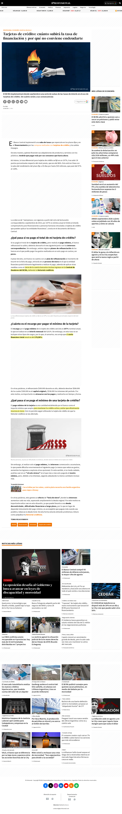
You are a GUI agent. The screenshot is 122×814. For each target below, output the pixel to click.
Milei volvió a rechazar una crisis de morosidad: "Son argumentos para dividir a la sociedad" (46, 755)
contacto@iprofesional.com (61, 808)
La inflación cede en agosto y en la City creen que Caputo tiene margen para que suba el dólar (105, 721)
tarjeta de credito (45, 525)
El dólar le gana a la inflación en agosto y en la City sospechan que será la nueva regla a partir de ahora (105, 256)
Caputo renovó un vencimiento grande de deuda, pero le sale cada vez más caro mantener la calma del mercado (75, 641)
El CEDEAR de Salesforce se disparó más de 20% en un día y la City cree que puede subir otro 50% (106, 607)
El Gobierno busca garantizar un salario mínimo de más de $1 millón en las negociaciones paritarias (76, 622)
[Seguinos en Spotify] (76, 785)
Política (50, 7)
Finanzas (58, 7)
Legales (75, 7)
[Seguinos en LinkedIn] (61, 785)
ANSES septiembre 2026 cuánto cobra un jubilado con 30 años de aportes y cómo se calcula (106, 221)
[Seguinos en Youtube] (66, 785)
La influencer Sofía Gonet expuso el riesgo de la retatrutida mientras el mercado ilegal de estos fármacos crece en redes (76, 756)
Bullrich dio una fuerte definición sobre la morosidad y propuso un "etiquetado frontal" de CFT (75, 704)
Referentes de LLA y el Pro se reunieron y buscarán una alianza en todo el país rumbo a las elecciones (76, 588)
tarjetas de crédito (61, 145)
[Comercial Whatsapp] (74, 799)
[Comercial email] (69, 799)
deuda (14, 525)
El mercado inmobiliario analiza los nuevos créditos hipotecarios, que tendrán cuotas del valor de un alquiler (16, 688)
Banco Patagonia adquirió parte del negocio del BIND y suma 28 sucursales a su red (46, 605)
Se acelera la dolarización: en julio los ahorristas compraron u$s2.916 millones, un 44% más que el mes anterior (105, 154)
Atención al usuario (50, 795)
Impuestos (67, 7)
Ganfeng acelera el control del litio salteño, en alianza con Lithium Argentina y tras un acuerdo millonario (45, 688)
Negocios (83, 7)
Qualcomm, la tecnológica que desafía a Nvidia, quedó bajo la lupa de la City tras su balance (16, 605)
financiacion (23, 525)
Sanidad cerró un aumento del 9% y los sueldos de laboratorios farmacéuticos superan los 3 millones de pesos (106, 188)
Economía (42, 7)
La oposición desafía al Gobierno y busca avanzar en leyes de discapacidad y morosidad (27, 589)
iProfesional (7, 30)
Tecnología (92, 7)
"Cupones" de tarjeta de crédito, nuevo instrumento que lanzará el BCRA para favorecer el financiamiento (75, 607)
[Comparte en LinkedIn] (17, 101)
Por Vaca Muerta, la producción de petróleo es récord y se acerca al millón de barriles (46, 721)
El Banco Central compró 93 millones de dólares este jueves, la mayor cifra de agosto (75, 572)
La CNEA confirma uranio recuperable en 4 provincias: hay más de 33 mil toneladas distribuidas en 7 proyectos (16, 641)
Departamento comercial (72, 796)
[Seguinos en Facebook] (45, 785)
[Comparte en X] (9, 101)
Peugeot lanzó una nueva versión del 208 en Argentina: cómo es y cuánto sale (75, 720)
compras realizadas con (43, 145)
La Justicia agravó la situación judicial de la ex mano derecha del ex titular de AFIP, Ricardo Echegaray (45, 641)
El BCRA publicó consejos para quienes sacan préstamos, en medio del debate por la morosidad (75, 688)
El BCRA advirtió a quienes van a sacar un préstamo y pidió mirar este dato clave (106, 119)
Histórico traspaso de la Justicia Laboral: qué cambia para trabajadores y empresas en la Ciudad (16, 722)
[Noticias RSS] (71, 785)
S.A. (6, 106)
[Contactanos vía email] (47, 799)
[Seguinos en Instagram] (55, 785)
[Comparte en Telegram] (21, 101)
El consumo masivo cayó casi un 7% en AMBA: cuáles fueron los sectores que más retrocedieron (76, 737)
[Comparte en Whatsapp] (13, 101)
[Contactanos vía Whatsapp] (52, 799)
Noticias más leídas (12, 543)
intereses (33, 525)
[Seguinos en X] (50, 785)
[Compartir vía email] (26, 101)
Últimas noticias (31, 7)
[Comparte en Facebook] (5, 101)
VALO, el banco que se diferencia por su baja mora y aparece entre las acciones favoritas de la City (16, 755)
